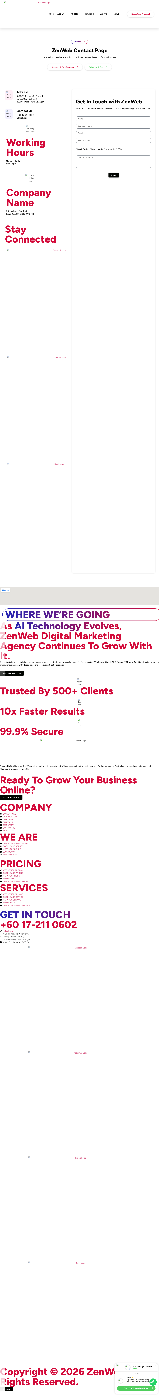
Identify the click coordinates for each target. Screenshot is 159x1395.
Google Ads (97, 149)
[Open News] (121, 14)
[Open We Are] (109, 14)
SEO (120, 149)
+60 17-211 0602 (38, 925)
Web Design (83, 149)
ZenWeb (106, 1372)
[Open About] (66, 14)
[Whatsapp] (153, 1382)
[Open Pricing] (80, 14)
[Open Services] (95, 14)
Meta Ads (110, 149)
